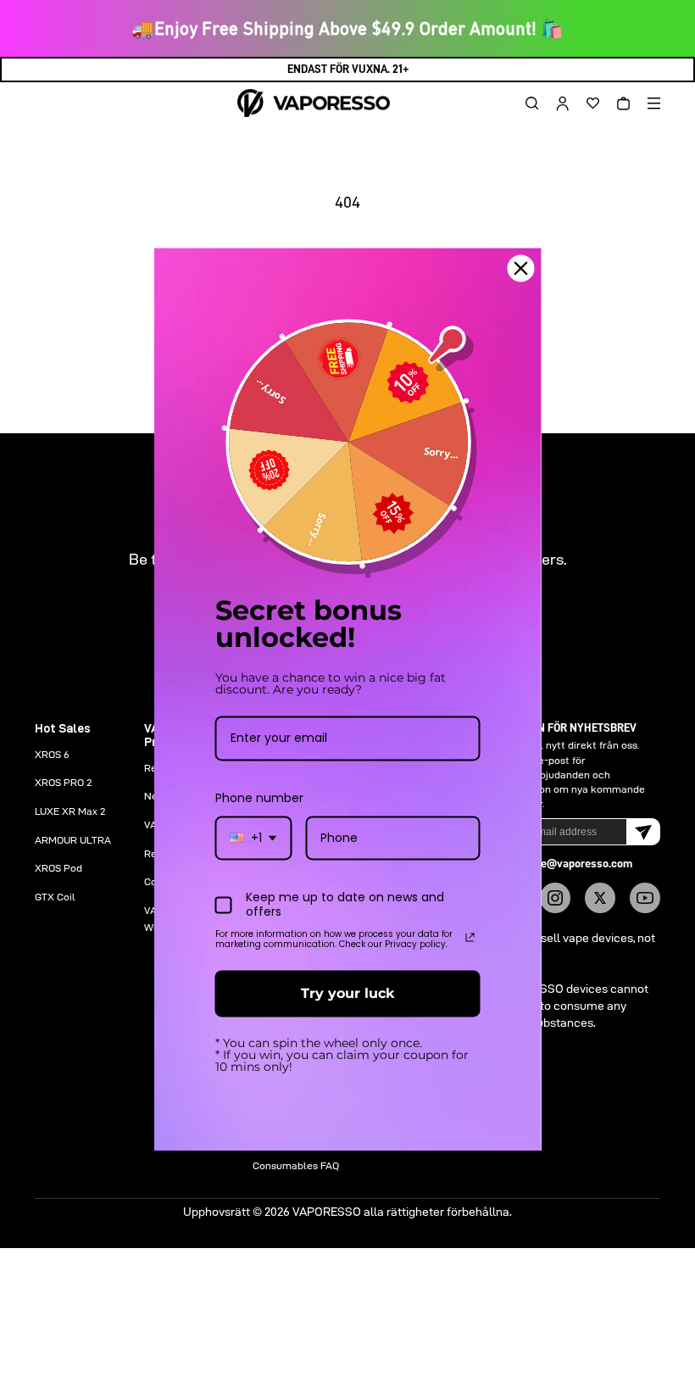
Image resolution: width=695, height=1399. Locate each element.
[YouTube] (645, 898)
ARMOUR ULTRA (73, 839)
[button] (525, 103)
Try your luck (347, 993)
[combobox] (253, 838)
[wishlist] (586, 103)
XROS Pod (58, 867)
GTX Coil (55, 896)
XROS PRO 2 (63, 782)
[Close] (521, 268)
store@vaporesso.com (576, 863)
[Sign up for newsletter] (643, 831)
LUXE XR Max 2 (70, 811)
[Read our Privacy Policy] (470, 937)
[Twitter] (600, 898)
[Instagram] (555, 898)
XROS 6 (52, 754)
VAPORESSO (326, 1211)
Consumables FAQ (296, 1165)
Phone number (259, 797)
